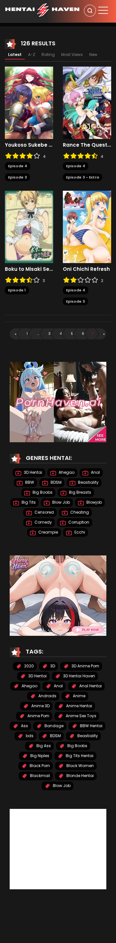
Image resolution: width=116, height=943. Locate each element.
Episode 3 (17, 177)
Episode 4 (17, 166)
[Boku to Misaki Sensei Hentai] (29, 227)
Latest (15, 54)
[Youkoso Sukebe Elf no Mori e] (29, 102)
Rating (48, 54)
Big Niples (39, 755)
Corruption (78, 522)
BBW (29, 482)
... (38, 333)
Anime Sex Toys (80, 716)
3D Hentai (32, 472)
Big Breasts (79, 492)
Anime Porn (37, 716)
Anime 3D (40, 706)
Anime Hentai (78, 706)
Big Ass (43, 745)
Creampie (47, 532)
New (93, 54)
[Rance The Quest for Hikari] (87, 102)
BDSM (56, 482)
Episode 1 (17, 290)
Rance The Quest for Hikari (87, 145)
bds (29, 735)
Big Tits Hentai (79, 755)
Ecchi (79, 532)
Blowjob (93, 502)
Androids (46, 696)
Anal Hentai (90, 686)
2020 (28, 666)
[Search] (90, 11)
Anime (78, 696)
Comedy (43, 522)
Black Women (79, 765)
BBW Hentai (90, 725)
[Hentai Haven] (42, 9)
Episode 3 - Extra (82, 177)
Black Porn (39, 765)
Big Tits (28, 502)
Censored (44, 512)
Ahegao (66, 472)
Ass (24, 725)
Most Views (72, 54)
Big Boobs (42, 492)
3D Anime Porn (85, 666)
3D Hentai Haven (78, 676)
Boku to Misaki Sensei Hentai (29, 269)
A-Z (31, 54)
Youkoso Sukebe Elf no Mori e (29, 145)
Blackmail (39, 775)
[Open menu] (103, 10)
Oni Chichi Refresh (86, 269)
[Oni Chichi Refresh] (87, 227)
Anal (95, 472)
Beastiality (88, 482)
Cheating (79, 512)
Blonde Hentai (79, 775)
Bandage (53, 725)
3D (52, 666)
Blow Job (60, 502)
